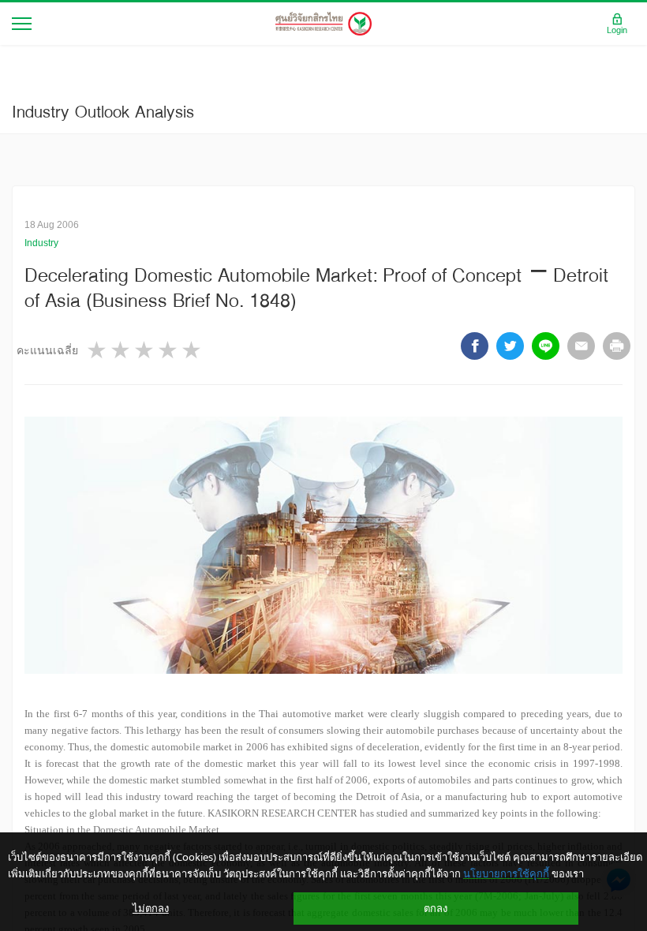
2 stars (121, 350)
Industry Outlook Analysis (103, 111)
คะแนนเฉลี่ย (47, 350)
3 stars (145, 350)
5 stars (192, 350)
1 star (98, 350)
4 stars (169, 350)
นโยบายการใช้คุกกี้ (506, 873)
